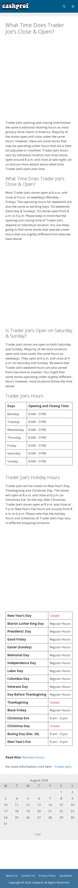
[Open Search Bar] (64, 6)
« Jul (37, 834)
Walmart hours (33, 757)
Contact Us (28, 875)
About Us (12, 875)
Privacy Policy (47, 875)
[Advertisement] (39, 80)
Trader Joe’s (62, 766)
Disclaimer (65, 875)
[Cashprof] (15, 6)
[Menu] (73, 6)
